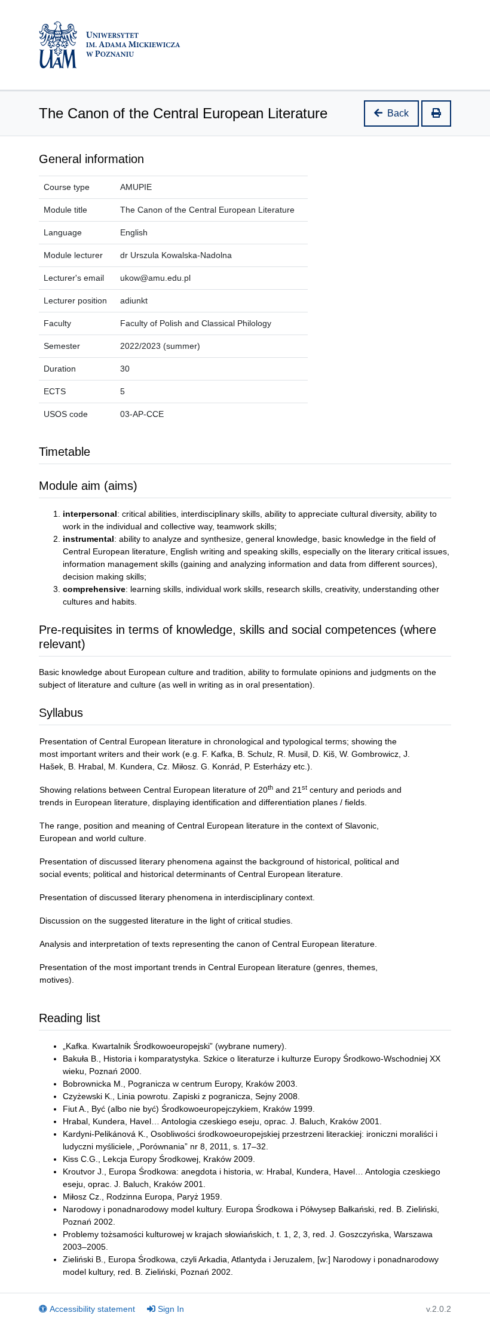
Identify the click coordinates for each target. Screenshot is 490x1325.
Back (398, 113)
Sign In (171, 1309)
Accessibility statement (92, 1309)
